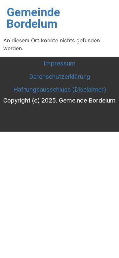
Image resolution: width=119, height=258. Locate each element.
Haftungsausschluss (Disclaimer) (59, 89)
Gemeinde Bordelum (33, 18)
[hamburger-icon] (104, 18)
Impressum (60, 63)
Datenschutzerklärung (59, 76)
